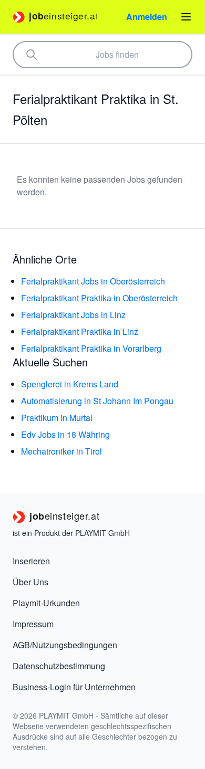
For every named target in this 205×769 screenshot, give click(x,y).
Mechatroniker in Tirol (61, 451)
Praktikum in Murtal (57, 418)
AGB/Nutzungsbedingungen (65, 645)
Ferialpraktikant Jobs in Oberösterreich (93, 281)
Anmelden (146, 16)
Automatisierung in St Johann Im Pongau (97, 401)
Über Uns (30, 582)
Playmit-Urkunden (46, 603)
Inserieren (31, 561)
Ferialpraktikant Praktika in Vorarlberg (91, 348)
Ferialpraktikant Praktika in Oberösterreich (99, 298)
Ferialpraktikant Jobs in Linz (73, 315)
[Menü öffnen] (186, 16)
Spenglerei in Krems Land (69, 384)
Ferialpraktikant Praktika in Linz (79, 331)
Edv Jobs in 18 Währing (65, 434)
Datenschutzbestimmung (59, 666)
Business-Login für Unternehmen (74, 687)
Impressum (33, 624)
